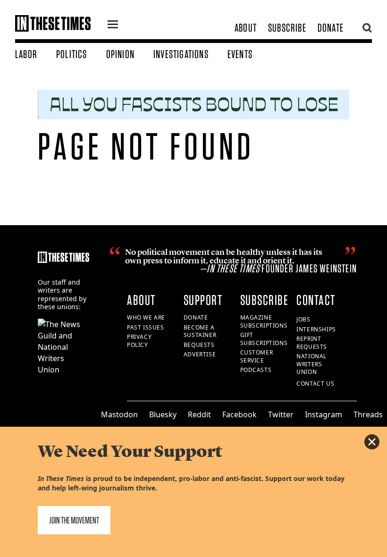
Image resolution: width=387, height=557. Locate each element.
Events (239, 54)
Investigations (181, 54)
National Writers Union (311, 364)
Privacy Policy (139, 341)
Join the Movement (74, 520)
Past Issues (145, 327)
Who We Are (146, 317)
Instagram (323, 414)
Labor (26, 54)
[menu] (113, 25)
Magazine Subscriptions (264, 321)
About (246, 27)
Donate (331, 27)
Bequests (199, 345)
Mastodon (119, 414)
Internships (316, 329)
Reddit (199, 414)
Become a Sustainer (200, 331)
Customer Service (256, 356)
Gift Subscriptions (264, 339)
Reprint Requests (311, 343)
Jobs (303, 319)
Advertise (200, 354)
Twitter (281, 414)
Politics (71, 54)
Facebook (239, 414)
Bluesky (163, 414)
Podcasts (256, 370)
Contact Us (315, 384)
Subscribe (287, 27)
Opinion (120, 54)
